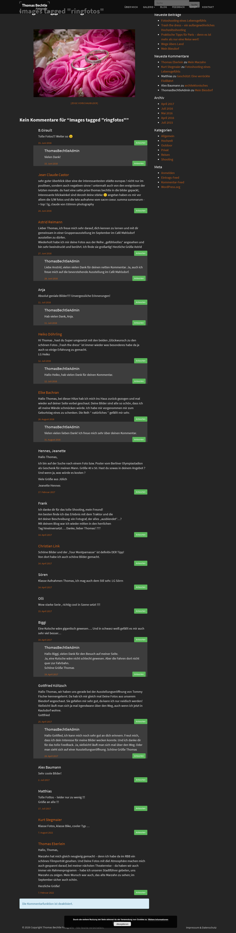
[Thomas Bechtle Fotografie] (34, 7)
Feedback (178, 7)
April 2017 (167, 104)
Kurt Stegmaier (50, 819)
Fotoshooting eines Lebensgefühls (183, 21)
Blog (163, 7)
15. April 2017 (45, 611)
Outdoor (166, 145)
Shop (193, 7)
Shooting (167, 159)
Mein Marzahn (197, 62)
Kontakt (208, 7)
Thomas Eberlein (51, 843)
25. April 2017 (45, 721)
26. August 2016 (46, 419)
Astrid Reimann (50, 221)
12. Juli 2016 (44, 360)
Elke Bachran (48, 392)
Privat (165, 150)
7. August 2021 (45, 832)
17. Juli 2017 (44, 808)
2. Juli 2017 (44, 780)
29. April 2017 (51, 756)
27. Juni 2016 (44, 253)
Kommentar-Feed (172, 182)
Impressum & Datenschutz (201, 927)
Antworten (140, 142)
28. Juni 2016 (51, 278)
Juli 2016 (167, 108)
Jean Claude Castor (53, 174)
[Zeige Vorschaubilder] (84, 103)
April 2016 (167, 118)
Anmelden (168, 173)
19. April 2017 (45, 639)
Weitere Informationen (158, 919)
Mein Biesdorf (170, 49)
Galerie (148, 7)
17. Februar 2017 (46, 492)
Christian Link (49, 546)
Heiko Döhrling (50, 334)
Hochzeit (167, 141)
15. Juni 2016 (44, 143)
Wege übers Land (172, 44)
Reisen (165, 155)
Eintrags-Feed (170, 178)
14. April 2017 (45, 534)
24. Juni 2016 (44, 210)
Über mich (131, 7)
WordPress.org (170, 187)
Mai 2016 (167, 113)
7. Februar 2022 (46, 892)
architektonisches (196, 85)
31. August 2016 (52, 439)
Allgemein (167, 136)
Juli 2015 (167, 122)
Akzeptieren (122, 924)
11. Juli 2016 (44, 302)
